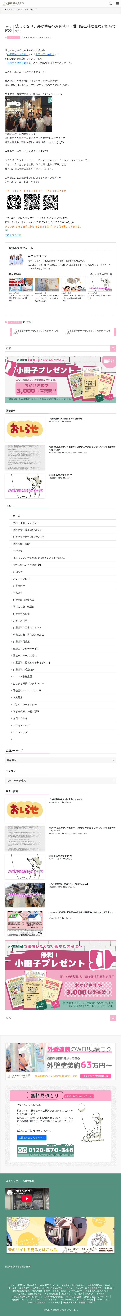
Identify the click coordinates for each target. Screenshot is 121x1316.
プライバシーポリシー (25, 704)
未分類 (30, 290)
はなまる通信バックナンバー (28, 683)
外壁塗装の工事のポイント (27, 627)
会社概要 (18, 551)
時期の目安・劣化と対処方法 (28, 634)
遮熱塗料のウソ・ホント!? (27, 690)
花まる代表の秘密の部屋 (26, 711)
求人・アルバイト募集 (46, 1299)
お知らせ (18, 571)
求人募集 (18, 697)
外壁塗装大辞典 (69, 1302)
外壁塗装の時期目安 (23, 669)
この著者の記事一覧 (102, 274)
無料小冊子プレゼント (49, 1285)
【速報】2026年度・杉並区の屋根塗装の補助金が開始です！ (21, 298)
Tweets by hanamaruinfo (18, 1266)
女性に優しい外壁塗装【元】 (28, 565)
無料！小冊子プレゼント (26, 523)
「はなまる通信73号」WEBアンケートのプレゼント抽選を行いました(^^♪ (47, 298)
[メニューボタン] (117, 3)
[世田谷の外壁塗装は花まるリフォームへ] (13, 3)
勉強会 (29, 322)
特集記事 (18, 592)
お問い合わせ (20, 718)
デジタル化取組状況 (36, 1302)
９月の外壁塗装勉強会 (19, 63)
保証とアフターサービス (26, 648)
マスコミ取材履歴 (22, 676)
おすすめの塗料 (21, 620)
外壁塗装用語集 (21, 641)
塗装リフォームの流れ (25, 655)
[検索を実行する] (113, 348)
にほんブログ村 (13, 235)
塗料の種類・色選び (23, 606)
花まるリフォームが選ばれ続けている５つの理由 (39, 557)
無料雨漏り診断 (21, 544)
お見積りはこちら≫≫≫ (32, 1137)
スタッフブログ (14, 37)
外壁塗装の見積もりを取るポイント (32, 662)
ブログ (82, 290)
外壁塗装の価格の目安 (26, 1285)
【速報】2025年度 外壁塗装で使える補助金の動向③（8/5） (73, 298)
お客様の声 (19, 585)
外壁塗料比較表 (21, 613)
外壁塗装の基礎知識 (23, 599)
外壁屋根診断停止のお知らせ (28, 537)
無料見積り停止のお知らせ (27, 530)
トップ (11, 1285)
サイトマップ (20, 732)
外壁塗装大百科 (86, 1302)
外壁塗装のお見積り (17, 54)
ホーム (16, 516)
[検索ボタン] (110, 3)
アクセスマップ (21, 725)
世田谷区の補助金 (45, 54)
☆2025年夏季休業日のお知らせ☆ (99, 297)
